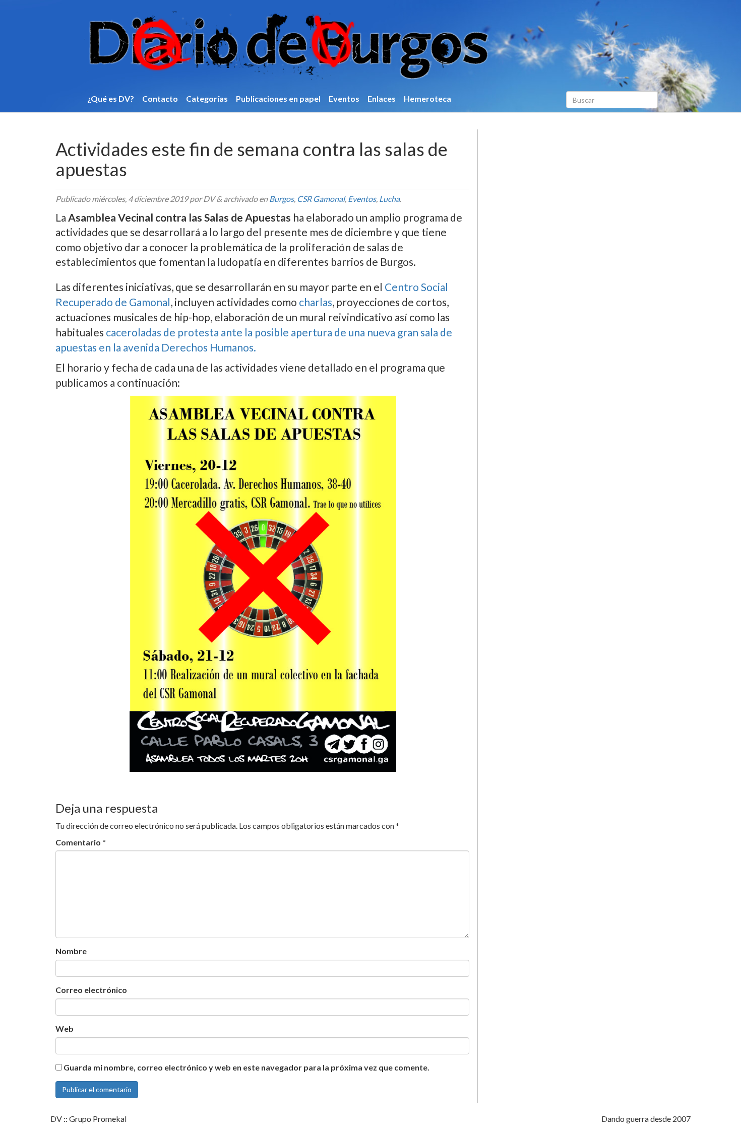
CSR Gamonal (321, 198)
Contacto (160, 98)
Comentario (80, 842)
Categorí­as (207, 98)
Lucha (389, 198)
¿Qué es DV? (110, 98)
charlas (314, 302)
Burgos (281, 198)
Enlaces (381, 98)
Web (64, 1028)
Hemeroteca (427, 98)
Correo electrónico (91, 989)
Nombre (71, 951)
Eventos (344, 98)
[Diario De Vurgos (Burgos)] (342, 46)
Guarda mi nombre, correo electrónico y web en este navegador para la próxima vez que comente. (246, 1067)
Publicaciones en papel (278, 98)
